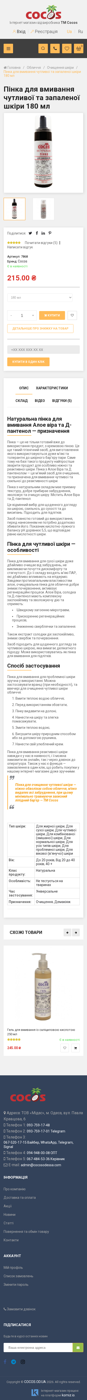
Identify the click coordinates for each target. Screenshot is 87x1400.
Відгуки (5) (62, 401)
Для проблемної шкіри (52, 848)
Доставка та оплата (20, 1198)
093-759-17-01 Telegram (46, 1131)
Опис (24, 388)
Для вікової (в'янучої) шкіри (54, 851)
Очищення (44, 902)
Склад (21, 401)
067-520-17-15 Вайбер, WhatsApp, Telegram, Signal (38, 1144)
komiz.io (68, 1395)
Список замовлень (18, 1276)
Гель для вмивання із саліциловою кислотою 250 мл (41, 1031)
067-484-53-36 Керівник (46, 1159)
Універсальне (47, 891)
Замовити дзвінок (21, 1309)
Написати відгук (20, 247)
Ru (80, 31)
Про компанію (15, 1189)
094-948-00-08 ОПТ (42, 1153)
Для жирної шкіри (50, 826)
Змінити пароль (16, 1285)
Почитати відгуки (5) (41, 243)
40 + (49, 864)
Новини (9, 1215)
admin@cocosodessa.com (41, 1165)
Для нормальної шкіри (53, 840)
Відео (40, 401)
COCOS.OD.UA (35, 1382)
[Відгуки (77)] (14, 1040)
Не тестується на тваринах (49, 883)
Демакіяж (62, 902)
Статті (9, 1223)
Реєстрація (46, 31)
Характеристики (52, 388)
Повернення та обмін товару (26, 1232)
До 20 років (45, 860)
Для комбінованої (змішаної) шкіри (55, 836)
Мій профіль (13, 1268)
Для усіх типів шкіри (54, 844)
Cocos (22, 261)
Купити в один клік (28, 362)
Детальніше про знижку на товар (40, 328)
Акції (8, 1206)
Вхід (21, 31)
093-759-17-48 (38, 1125)
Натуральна (45, 870)
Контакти (11, 1240)
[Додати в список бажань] (64, 1048)
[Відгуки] (15, 243)
